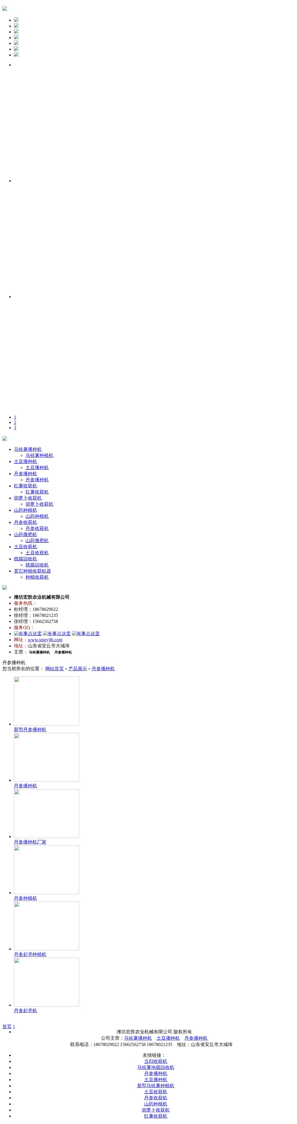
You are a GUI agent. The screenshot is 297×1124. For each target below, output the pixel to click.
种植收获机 (37, 577)
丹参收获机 (25, 522)
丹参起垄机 (25, 1010)
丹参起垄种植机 (30, 954)
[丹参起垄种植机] (46, 948)
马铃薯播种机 (28, 449)
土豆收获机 (25, 546)
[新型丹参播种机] (46, 724)
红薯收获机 (25, 485)
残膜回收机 (25, 558)
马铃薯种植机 (39, 455)
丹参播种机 (25, 473)
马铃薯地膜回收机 (155, 1067)
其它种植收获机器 (32, 571)
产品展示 (77, 668)
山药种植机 (25, 510)
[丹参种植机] (46, 892)
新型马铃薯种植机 (155, 1085)
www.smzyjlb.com (45, 639)
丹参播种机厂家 (30, 841)
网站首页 (54, 668)
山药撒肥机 (25, 534)
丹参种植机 (25, 898)
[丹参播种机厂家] (46, 836)
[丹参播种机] (46, 780)
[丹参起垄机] (46, 1005)
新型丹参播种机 (30, 729)
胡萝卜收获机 (28, 497)
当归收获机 (155, 1061)
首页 (7, 1026)
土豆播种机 (25, 461)
